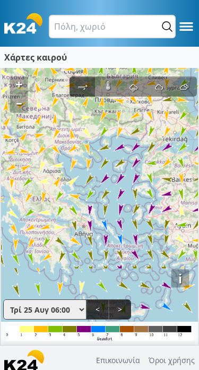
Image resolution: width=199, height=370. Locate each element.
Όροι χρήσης (172, 360)
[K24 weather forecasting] (23, 23)
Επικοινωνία (118, 360)
